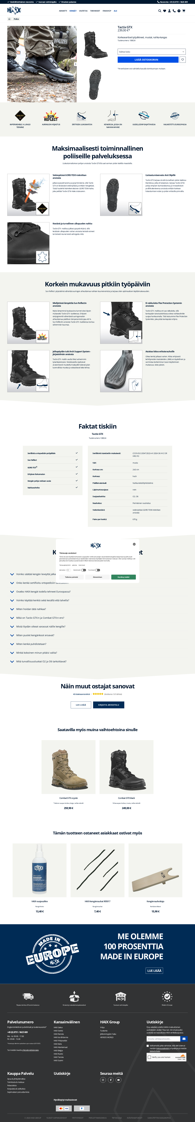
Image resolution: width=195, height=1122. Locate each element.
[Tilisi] (169, 11)
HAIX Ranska (59, 1034)
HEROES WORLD (106, 1037)
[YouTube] (118, 1080)
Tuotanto (103, 1030)
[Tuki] (174, 11)
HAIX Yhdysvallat (60, 1040)
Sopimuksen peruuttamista (18, 1092)
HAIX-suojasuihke (40, 901)
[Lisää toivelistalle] (183, 60)
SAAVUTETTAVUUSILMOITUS (159, 1118)
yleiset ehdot (155, 1051)
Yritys (102, 1027)
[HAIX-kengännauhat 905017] (98, 870)
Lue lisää (81, 705)
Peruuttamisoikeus (98, 1118)
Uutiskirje (62, 1073)
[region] (41, 64)
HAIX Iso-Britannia (61, 1037)
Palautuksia (11, 1085)
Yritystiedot (77, 1118)
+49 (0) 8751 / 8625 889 (17, 1032)
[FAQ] (179, 11)
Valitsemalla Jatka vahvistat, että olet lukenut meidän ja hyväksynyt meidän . (168, 1048)
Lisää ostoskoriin (146, 59)
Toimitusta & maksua (15, 1082)
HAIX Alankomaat (61, 1047)
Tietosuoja (117, 1118)
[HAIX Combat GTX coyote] (69, 767)
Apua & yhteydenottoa (16, 1079)
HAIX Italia (58, 1044)
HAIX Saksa (58, 1027)
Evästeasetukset (134, 1118)
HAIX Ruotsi (58, 1054)
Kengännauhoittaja (155, 901)
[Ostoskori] (184, 11)
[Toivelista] (164, 11)
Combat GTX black (126, 798)
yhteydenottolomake (30, 1050)
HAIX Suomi (58, 1060)
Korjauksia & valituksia (16, 1088)
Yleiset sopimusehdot (56, 1118)
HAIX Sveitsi (58, 1030)
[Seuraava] (75, 64)
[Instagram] (103, 1080)
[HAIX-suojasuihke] (40, 870)
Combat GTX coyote (68, 798)
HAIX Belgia (58, 1050)
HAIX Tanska (59, 1057)
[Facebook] (111, 1080)
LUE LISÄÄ (154, 971)
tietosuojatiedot (162, 1048)
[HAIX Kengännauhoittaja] (155, 870)
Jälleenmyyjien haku (108, 1034)
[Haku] (159, 11)
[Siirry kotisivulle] (14, 10)
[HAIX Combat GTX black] (126, 767)
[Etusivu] (9, 19)
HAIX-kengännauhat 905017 (97, 901)
